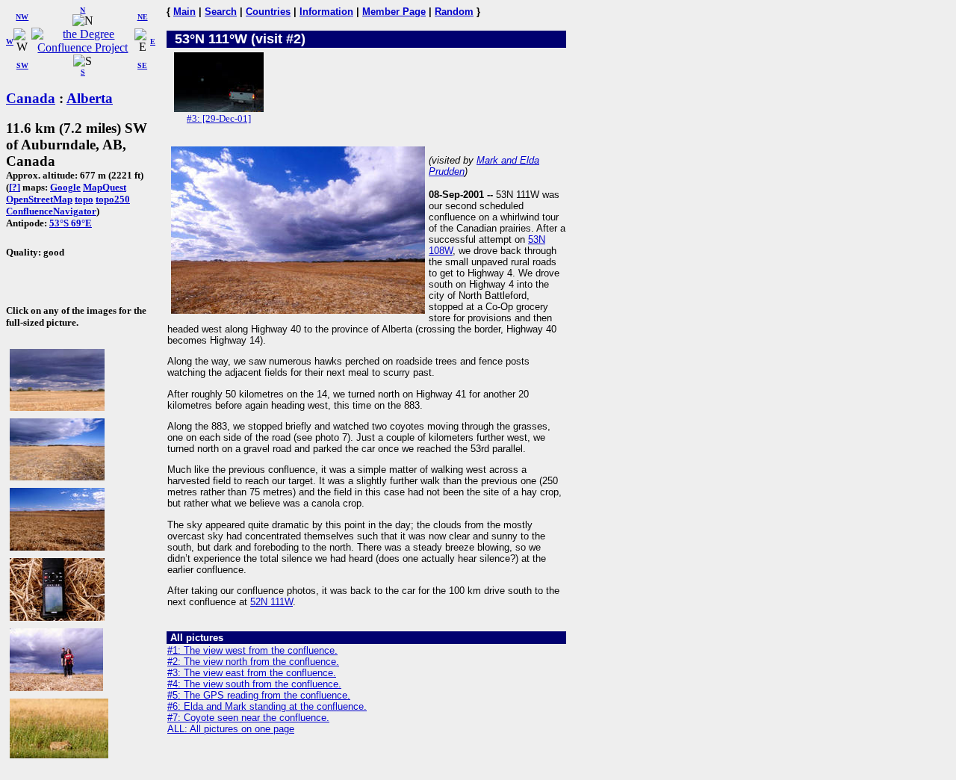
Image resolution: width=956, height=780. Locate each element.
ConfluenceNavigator (51, 211)
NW (22, 17)
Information (326, 11)
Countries (268, 11)
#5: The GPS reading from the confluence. (258, 695)
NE (142, 17)
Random (454, 11)
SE (142, 65)
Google (65, 187)
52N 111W (271, 601)
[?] (14, 187)
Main (184, 11)
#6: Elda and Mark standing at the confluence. (267, 706)
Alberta (89, 98)
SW (22, 65)
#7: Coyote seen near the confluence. (248, 717)
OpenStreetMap (39, 199)
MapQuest (104, 187)
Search (221, 11)
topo (84, 199)
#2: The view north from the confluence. (253, 661)
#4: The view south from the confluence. (254, 684)
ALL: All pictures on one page (230, 728)
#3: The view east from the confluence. (251, 672)
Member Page (394, 11)
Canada (30, 98)
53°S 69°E (70, 223)
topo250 (113, 199)
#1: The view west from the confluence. (252, 650)
